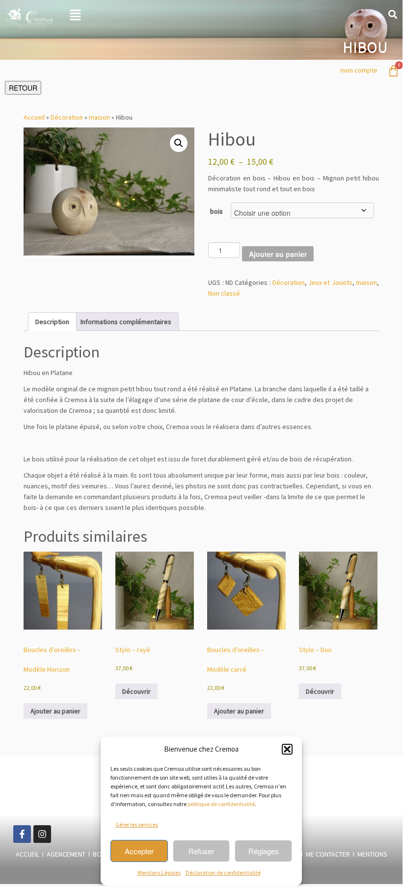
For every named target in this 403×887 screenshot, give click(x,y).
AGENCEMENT (66, 854)
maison (99, 117)
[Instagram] (42, 834)
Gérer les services (136, 824)
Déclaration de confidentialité (223, 872)
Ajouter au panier (278, 254)
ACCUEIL (27, 854)
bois (216, 211)
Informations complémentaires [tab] (126, 321)
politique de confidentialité (221, 804)
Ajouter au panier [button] (55, 711)
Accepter (139, 851)
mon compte (358, 70)
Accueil (34, 117)
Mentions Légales (159, 872)
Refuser (201, 851)
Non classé (224, 293)
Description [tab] (52, 321)
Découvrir (136, 691)
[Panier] (393, 71)
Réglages (263, 851)
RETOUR (23, 88)
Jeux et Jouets (330, 282)
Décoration (67, 117)
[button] (287, 749)
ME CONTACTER (329, 854)
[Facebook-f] (22, 834)
